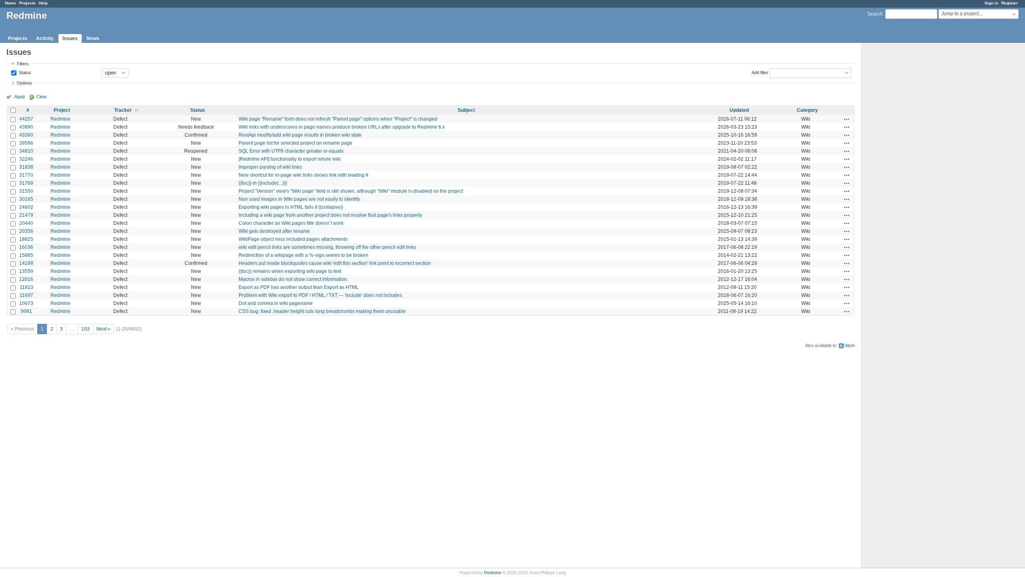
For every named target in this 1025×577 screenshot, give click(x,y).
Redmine (60, 119)
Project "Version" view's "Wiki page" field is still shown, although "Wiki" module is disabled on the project (351, 191)
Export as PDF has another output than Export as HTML (299, 287)
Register (1009, 3)
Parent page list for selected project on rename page (295, 143)
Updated (739, 110)
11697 (26, 295)
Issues (70, 38)
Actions (847, 119)
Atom (850, 345)
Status (24, 72)
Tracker (123, 110)
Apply (19, 96)
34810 (26, 151)
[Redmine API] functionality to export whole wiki (290, 159)
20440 (26, 223)
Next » (103, 329)
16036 (26, 247)
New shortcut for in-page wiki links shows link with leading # (303, 175)
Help (43, 3)
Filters (23, 63)
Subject (466, 110)
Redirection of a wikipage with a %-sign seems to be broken (303, 255)
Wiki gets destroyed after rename (274, 231)
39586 (26, 143)
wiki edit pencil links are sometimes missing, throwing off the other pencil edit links (327, 247)
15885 (26, 255)
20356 (26, 231)
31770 (26, 175)
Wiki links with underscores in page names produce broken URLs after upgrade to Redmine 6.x (342, 127)
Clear (41, 96)
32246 (26, 159)
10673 (26, 303)
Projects (27, 3)
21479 (26, 215)
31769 (26, 183)
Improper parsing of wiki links (270, 167)
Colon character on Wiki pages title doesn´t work (291, 223)
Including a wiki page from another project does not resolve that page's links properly (330, 215)
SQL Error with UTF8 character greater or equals (291, 151)
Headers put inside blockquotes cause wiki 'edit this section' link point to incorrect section (335, 263)
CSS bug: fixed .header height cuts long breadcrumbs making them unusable (322, 311)
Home (10, 3)
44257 (26, 119)
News (92, 38)
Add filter (760, 72)
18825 (26, 239)
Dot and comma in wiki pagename (276, 303)
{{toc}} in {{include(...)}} (263, 183)
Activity (45, 38)
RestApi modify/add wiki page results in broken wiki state (300, 135)
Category (807, 110)
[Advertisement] (902, 168)
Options (24, 83)
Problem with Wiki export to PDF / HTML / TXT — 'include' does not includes (320, 295)
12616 (26, 279)
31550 (26, 191)
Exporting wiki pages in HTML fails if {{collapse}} (291, 207)
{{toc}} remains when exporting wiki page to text (290, 271)
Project (62, 110)
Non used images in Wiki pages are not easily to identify (299, 199)
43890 (26, 127)
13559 (26, 271)
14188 (26, 263)
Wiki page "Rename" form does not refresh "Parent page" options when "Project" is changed (338, 119)
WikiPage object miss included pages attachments (293, 239)
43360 (26, 135)
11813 (26, 287)
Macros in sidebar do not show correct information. (293, 279)
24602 (26, 207)
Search (875, 14)
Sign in (991, 3)
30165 (26, 199)
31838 (26, 167)
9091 (26, 311)
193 (85, 329)
